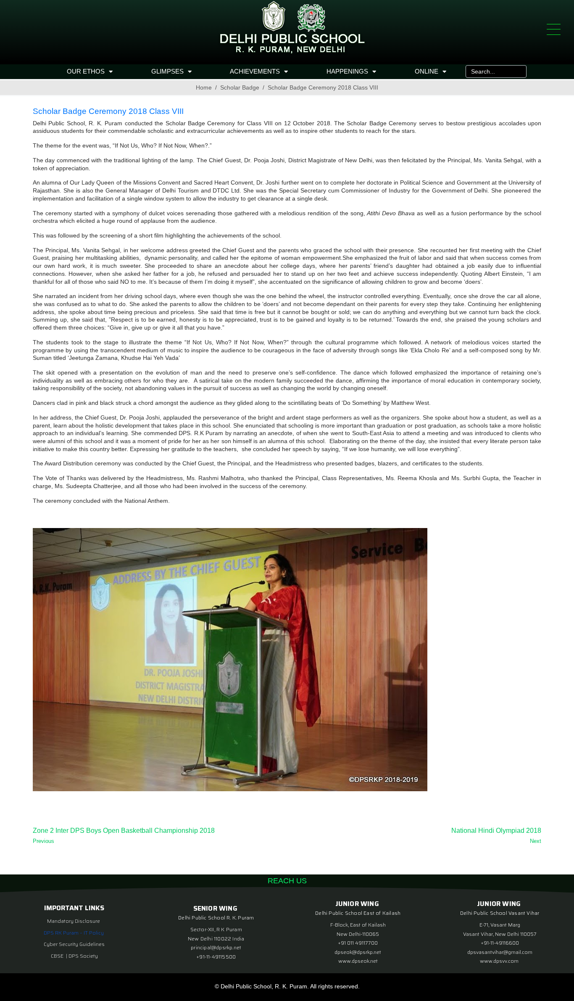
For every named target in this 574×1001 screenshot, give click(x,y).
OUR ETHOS (86, 71)
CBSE (58, 956)
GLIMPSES (167, 71)
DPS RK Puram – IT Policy (74, 933)
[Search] (518, 71)
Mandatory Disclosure (73, 921)
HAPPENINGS (347, 71)
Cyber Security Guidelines (74, 944)
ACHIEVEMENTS (255, 71)
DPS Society (83, 956)
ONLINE (426, 71)
